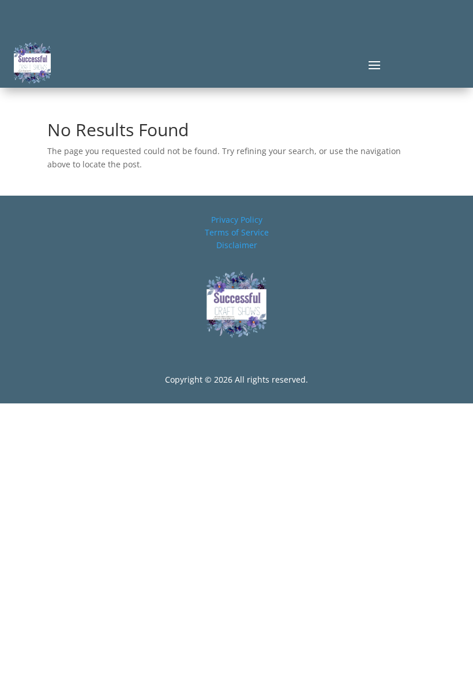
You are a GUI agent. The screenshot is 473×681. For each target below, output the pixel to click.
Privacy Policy (236, 219)
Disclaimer (236, 245)
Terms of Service (237, 232)
